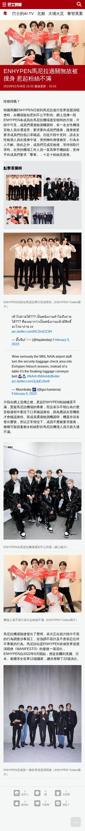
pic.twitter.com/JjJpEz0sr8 (31, 381)
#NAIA (32, 376)
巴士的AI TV (23, 13)
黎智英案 (75, 13)
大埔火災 (56, 13)
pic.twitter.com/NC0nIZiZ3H (32, 331)
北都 (41, 13)
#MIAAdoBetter (48, 376)
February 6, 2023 (24, 393)
